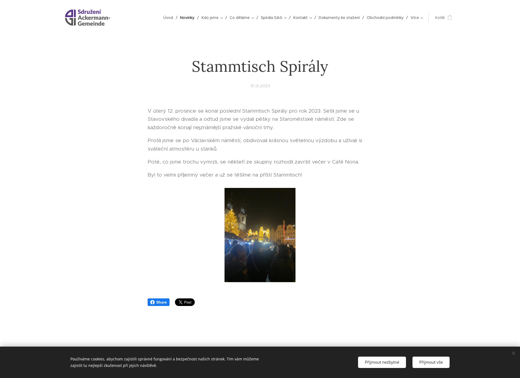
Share (161, 302)
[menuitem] (169, 17)
